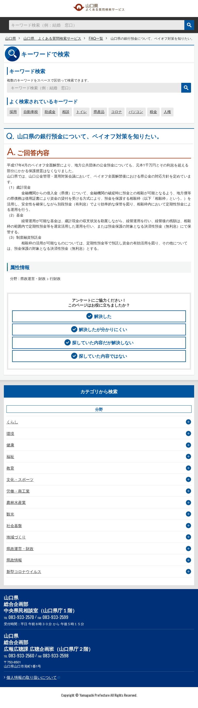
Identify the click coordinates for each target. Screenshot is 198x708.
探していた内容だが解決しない (103, 342)
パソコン (136, 111)
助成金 (50, 111)
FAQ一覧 (96, 38)
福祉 (10, 456)
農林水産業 (16, 502)
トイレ (81, 111)
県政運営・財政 (20, 548)
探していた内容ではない (103, 356)
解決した (103, 316)
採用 (13, 111)
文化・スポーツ (20, 479)
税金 (153, 111)
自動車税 (30, 111)
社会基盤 (14, 525)
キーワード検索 (27, 71)
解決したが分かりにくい (103, 329)
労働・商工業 (18, 491)
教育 (10, 468)
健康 (10, 444)
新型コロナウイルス (23, 571)
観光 (10, 514)
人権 (167, 111)
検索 (189, 25)
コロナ (116, 111)
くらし (12, 421)
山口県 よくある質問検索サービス (99, 8)
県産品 (99, 111)
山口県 (10, 38)
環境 (10, 433)
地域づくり (16, 537)
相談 (65, 111)
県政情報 (14, 559)
